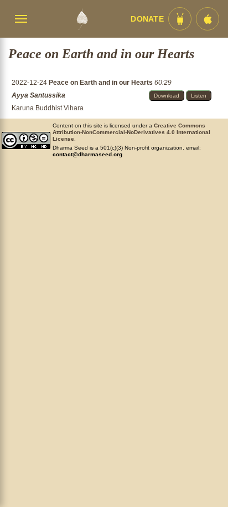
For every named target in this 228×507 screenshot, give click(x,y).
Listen (198, 96)
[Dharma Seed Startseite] (82, 19)
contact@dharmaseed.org (87, 154)
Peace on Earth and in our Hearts (101, 82)
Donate (147, 19)
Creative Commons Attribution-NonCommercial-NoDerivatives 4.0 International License (131, 132)
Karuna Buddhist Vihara (48, 108)
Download (166, 96)
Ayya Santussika (38, 95)
